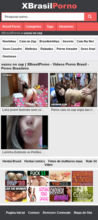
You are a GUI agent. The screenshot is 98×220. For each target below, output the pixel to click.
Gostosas (9, 56)
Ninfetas (31, 49)
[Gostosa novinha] (60, 200)
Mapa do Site (83, 212)
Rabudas (46, 49)
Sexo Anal (88, 49)
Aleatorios (66, 26)
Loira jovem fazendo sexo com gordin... (29, 110)
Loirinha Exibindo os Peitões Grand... (27, 152)
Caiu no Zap (27, 41)
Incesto (68, 41)
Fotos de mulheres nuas (65, 161)
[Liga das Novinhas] (16, 200)
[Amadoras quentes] (82, 185)
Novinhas (9, 41)
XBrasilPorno (10, 33)
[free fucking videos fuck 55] (38, 185)
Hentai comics (34, 161)
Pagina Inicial (16, 212)
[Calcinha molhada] (82, 200)
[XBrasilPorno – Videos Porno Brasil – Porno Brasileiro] (49, 9)
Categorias (33, 26)
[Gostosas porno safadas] (38, 200)
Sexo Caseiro (12, 49)
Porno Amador (67, 49)
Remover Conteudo (57, 212)
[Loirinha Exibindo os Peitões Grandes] (24, 132)
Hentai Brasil (12, 161)
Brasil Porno (11, 26)
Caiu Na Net (85, 41)
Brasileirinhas (49, 41)
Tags (50, 26)
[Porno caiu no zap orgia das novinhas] (73, 90)
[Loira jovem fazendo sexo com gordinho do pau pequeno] (24, 90)
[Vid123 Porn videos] (60, 185)
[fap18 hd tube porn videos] (16, 185)
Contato (34, 212)
